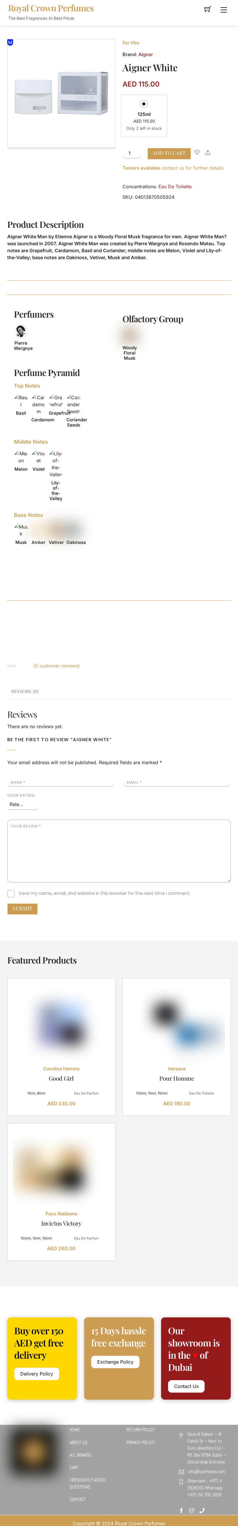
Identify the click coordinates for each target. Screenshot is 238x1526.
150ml (162, 1093)
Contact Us (186, 1386)
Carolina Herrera (61, 1069)
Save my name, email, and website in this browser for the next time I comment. (105, 893)
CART (74, 1467)
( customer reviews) (56, 666)
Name (18, 782)
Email (134, 782)
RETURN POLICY (140, 1430)
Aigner (145, 54)
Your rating (21, 795)
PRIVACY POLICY (140, 1442)
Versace (177, 1069)
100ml (141, 1093)
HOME (75, 1430)
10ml (31, 1093)
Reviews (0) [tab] (25, 691)
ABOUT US (78, 1442)
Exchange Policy (115, 1362)
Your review (26, 826)
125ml (144, 114)
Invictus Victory (61, 1223)
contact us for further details (172, 168)
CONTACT (78, 1499)
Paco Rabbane (61, 1214)
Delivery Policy (36, 1374)
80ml (41, 1093)
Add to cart (169, 153)
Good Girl (61, 1078)
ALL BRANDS (80, 1455)
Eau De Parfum (86, 1093)
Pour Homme (176, 1078)
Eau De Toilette (175, 186)
